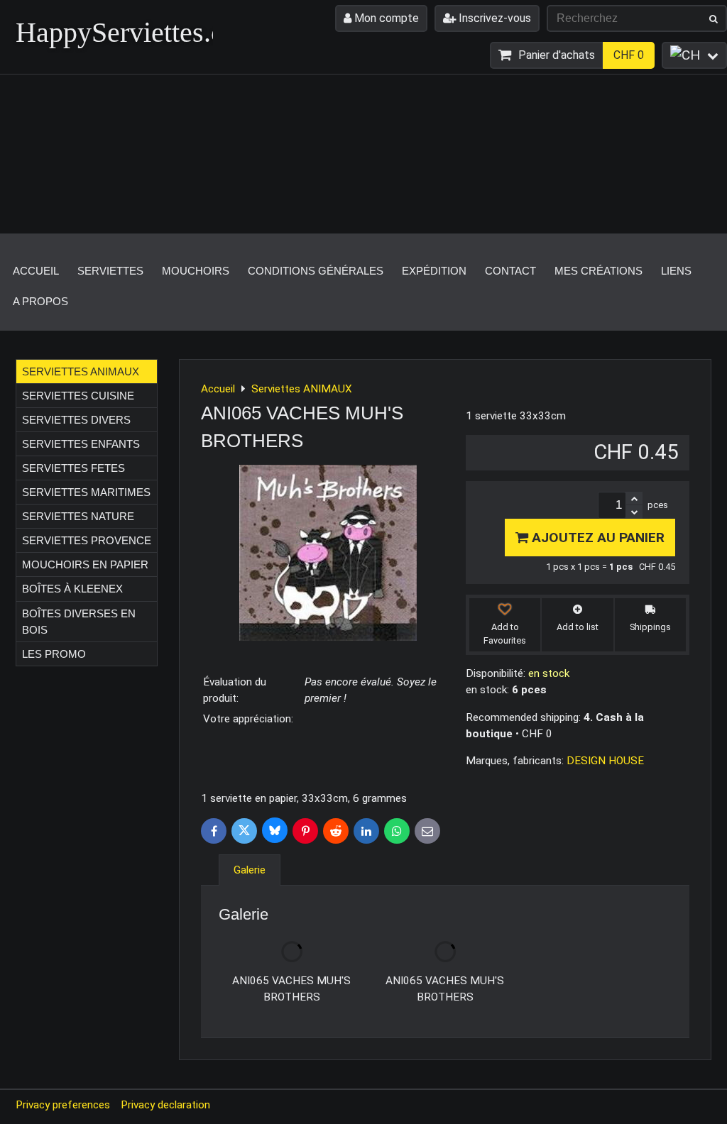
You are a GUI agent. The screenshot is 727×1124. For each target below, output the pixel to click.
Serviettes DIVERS (76, 420)
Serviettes (110, 271)
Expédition (434, 271)
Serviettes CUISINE (78, 396)
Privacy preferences (63, 1104)
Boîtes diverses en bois (79, 621)
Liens (676, 271)
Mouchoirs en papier (85, 564)
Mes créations (598, 271)
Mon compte (385, 18)
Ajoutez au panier (596, 537)
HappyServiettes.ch (127, 32)
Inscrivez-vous (493, 18)
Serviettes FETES (73, 468)
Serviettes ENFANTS (81, 444)
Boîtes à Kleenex (72, 589)
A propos (40, 301)
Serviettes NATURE (78, 516)
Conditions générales (315, 271)
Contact (510, 271)
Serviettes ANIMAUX (80, 371)
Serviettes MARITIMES (86, 492)
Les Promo (54, 654)
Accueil (36, 271)
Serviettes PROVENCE (86, 540)
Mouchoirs (195, 271)
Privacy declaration (165, 1104)
